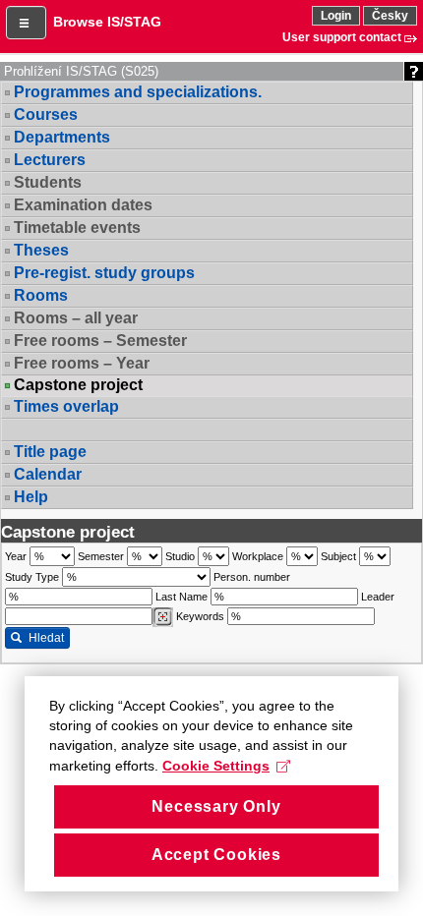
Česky (390, 16)
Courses (46, 114)
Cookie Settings (216, 765)
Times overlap (66, 406)
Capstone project (78, 385)
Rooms (41, 295)
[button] (26, 22)
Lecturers (50, 159)
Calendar (48, 474)
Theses (41, 250)
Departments (62, 137)
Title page (50, 451)
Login (336, 16)
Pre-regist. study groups (104, 272)
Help (31, 496)
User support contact (341, 37)
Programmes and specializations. (138, 92)
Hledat (46, 638)
